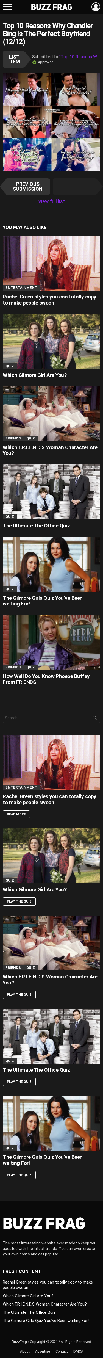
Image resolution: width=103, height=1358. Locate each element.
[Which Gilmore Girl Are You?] (51, 341)
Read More (16, 814)
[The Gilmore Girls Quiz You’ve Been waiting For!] (51, 564)
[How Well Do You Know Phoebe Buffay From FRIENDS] (51, 642)
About (25, 1351)
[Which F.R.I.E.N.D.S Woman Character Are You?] (51, 413)
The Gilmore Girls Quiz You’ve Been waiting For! (43, 601)
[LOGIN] (95, 7)
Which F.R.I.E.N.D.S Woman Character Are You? (50, 450)
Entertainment (21, 288)
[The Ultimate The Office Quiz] (51, 491)
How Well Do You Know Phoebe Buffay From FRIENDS (46, 679)
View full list (51, 201)
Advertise (42, 1351)
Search (94, 719)
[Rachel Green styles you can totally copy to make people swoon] (51, 263)
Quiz (9, 366)
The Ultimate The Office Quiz (36, 525)
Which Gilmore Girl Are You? (34, 375)
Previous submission (28, 186)
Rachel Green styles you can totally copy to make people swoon (49, 300)
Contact (61, 1351)
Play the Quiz (19, 901)
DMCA (78, 1351)
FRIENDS (13, 438)
